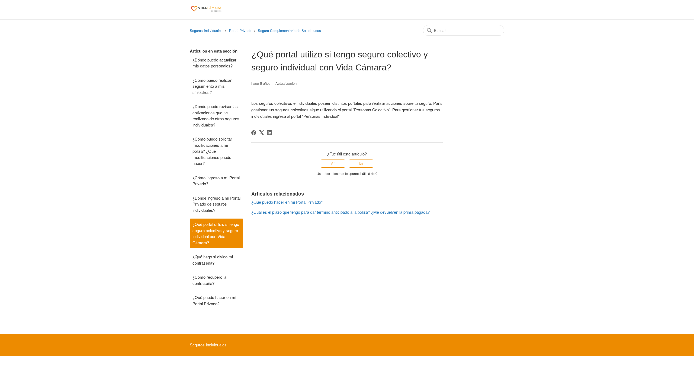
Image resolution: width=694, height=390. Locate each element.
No (361, 163)
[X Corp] (261, 132)
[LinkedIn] (269, 132)
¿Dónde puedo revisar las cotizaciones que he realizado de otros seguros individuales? (215, 115)
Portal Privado (240, 30)
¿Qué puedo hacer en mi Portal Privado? (214, 300)
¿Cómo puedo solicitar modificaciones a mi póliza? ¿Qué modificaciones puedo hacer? (212, 151)
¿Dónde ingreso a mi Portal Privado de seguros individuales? (216, 204)
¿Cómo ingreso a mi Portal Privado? (216, 181)
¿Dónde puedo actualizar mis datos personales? (214, 63)
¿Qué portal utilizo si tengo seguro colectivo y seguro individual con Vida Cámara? (215, 233)
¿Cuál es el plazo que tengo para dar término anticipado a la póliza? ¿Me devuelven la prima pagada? (340, 212)
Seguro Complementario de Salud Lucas (289, 30)
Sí (332, 163)
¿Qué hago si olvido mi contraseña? (212, 260)
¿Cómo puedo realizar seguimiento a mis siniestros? (212, 86)
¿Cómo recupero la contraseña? (209, 280)
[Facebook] (253, 132)
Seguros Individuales (206, 30)
